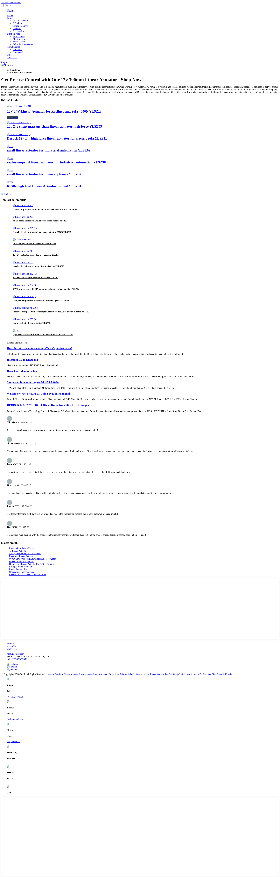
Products (11, 18)
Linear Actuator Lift (18, 569)
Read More (12, 117)
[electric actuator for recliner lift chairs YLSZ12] (25, 274)
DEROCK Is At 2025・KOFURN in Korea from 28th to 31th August (48, 405)
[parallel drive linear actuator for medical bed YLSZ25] (23, 262)
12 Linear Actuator (18, 551)
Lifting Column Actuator (20, 566)
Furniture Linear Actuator (66, 674)
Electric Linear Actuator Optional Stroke (27, 574)
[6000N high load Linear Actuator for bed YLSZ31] (10, 182)
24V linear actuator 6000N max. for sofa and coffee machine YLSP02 (46, 289)
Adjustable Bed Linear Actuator (134, 674)
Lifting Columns (20, 26)
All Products (228, 674)
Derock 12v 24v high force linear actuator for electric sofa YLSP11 (57, 138)
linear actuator (85, 674)
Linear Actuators (20, 20)
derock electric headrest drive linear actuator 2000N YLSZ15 (42, 232)
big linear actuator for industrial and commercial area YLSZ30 (43, 334)
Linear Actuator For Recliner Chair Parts (203, 674)
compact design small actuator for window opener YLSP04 (41, 300)
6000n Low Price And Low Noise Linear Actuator (32, 559)
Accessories (18, 31)
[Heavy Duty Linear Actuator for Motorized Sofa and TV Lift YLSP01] (23, 205)
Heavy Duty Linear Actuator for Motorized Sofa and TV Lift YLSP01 (46, 209)
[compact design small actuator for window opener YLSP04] (24, 296)
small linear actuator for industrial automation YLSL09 (48, 150)
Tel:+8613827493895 (11, 2)
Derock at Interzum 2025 (22, 371)
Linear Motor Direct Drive (21, 548)
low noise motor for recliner (106, 674)
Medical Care (19, 39)
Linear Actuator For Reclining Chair (166, 674)
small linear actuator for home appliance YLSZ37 (44, 174)
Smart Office (19, 41)
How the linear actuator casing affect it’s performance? (39, 348)
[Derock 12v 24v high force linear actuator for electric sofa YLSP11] (18, 134)
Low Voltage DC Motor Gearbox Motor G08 (34, 243)
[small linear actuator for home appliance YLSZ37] (10, 170)
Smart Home (18, 36)
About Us (17, 49)
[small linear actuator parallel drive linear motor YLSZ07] (23, 217)
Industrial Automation (23, 44)
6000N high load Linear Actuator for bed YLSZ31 (44, 186)
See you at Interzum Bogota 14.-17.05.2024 (33, 382)
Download (18, 52)
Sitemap (50, 674)
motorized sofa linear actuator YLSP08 (31, 323)
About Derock (13, 47)
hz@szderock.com (15, 654)
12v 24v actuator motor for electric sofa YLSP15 (36, 255)
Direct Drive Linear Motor (21, 561)
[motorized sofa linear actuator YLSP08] (24, 319)
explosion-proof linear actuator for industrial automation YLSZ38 (56, 162)
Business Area (13, 34)
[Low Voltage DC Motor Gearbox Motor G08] (25, 239)
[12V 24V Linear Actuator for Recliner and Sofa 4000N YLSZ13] (19, 106)
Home (10, 15)
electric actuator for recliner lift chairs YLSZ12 (35, 277)
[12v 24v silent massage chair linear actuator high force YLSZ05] (19, 122)
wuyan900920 (13, 741)
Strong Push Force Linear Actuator (25, 553)
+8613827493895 (15, 696)
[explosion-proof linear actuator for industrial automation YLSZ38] (10, 158)
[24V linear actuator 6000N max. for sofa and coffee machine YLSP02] (24, 285)
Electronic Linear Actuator (21, 556)
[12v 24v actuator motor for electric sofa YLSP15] (23, 251)
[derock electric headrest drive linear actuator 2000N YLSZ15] (25, 228)
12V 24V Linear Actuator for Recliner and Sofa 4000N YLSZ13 (54, 111)
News (9, 55)
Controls (17, 28)
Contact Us (12, 57)
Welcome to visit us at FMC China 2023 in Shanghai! (39, 393)
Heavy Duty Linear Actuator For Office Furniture (32, 564)
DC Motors (18, 23)
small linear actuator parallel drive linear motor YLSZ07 (40, 221)
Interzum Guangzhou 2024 (23, 359)
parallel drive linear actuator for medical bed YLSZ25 (38, 266)
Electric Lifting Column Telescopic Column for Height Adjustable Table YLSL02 (51, 312)
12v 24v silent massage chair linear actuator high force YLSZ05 (54, 126)
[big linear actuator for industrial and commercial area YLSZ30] (17, 330)
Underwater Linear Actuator (22, 572)
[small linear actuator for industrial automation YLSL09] (10, 146)
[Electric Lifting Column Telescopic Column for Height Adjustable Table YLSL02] (25, 308)
